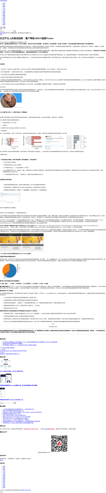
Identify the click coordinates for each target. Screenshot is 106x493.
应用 (4, 12)
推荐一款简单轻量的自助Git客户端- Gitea (13, 410)
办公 (4, 8)
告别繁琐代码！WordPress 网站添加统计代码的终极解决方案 (18, 422)
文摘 (4, 17)
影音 (4, 14)
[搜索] (1, 28)
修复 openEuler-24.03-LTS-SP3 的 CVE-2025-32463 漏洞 (16, 416)
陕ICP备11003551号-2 (25, 490)
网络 (4, 6)
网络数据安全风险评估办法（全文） (12, 413)
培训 (4, 11)
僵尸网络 (7, 347)
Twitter (3, 347)
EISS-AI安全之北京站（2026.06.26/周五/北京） (12, 371)
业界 (4, 3)
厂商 (4, 9)
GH (2, 460)
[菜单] (4, 28)
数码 (4, 15)
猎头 (4, 18)
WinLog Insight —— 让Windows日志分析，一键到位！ (16, 419)
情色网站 (12, 347)
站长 (4, 21)
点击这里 (49, 429)
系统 (4, 23)
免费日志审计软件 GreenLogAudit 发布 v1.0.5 (11, 399)
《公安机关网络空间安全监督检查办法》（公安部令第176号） (19, 409)
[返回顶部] (1, 492)
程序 (4, 20)
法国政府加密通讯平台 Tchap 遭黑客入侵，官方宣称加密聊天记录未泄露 (18, 385)
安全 (4, 4)
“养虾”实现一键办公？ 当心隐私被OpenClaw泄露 (15, 418)
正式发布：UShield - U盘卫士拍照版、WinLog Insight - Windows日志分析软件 (22, 412)
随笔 (4, 24)
